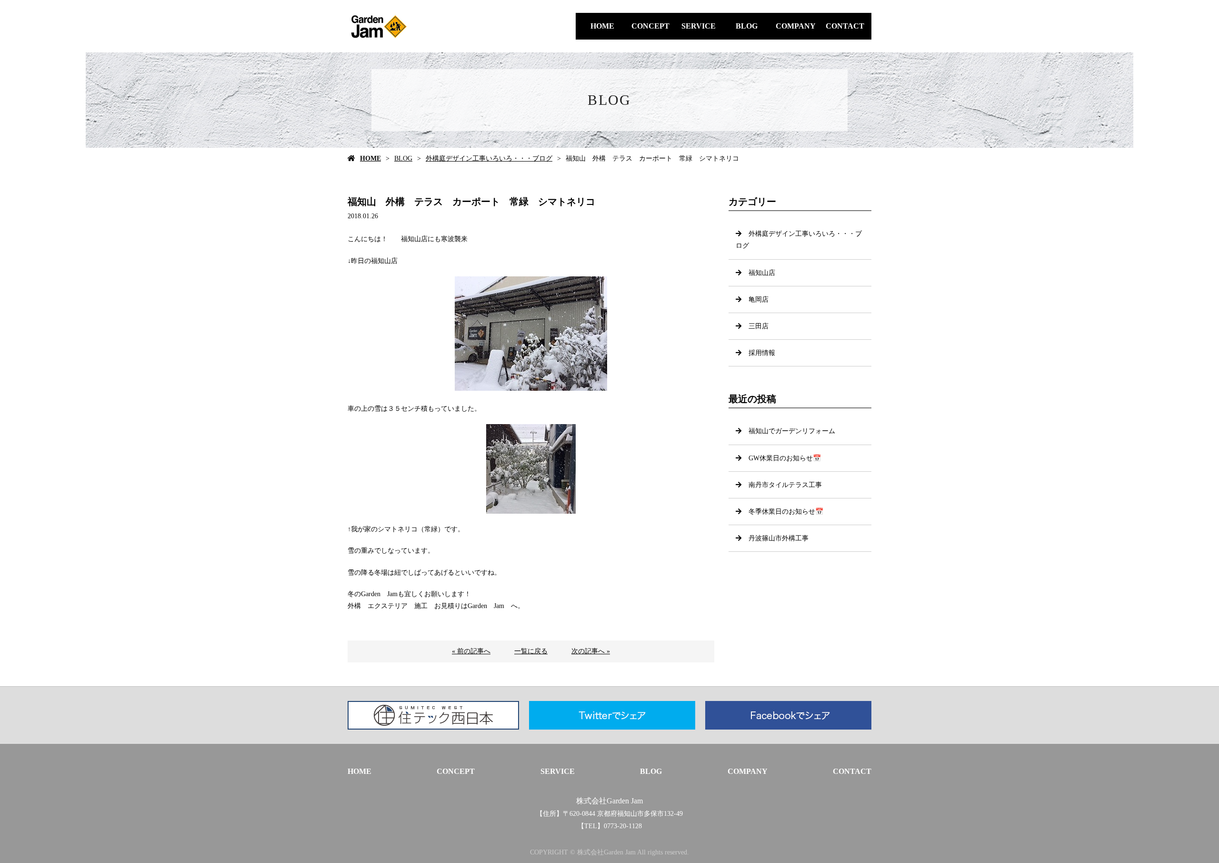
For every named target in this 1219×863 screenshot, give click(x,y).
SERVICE (698, 26)
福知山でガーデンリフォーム (792, 431)
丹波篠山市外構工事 (779, 538)
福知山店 (762, 272)
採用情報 (762, 352)
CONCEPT (650, 26)
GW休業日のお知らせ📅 (785, 458)
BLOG (747, 26)
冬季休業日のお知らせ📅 (786, 511)
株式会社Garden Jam (609, 801)
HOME (602, 26)
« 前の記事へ (471, 651)
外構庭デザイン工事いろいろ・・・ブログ (489, 158)
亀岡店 (759, 299)
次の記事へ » (590, 651)
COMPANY (796, 26)
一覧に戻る (531, 651)
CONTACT (845, 26)
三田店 (759, 326)
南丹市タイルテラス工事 (785, 484)
